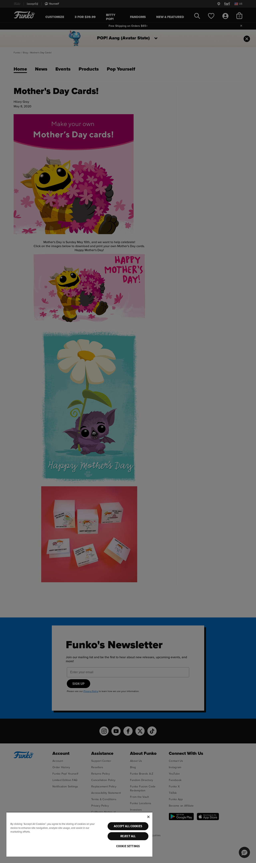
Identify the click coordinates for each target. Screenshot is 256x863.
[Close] (148, 817)
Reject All (128, 836)
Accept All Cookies (128, 826)
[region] (79, 834)
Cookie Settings (128, 846)
